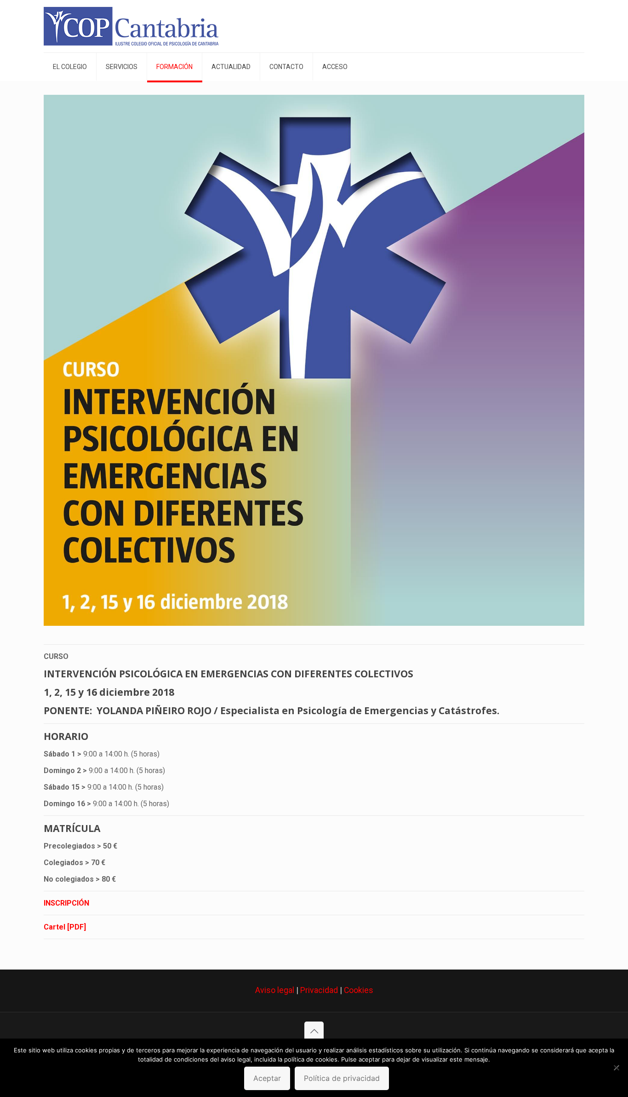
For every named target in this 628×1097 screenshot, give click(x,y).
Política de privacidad (342, 1078)
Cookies (358, 990)
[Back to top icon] (314, 1031)
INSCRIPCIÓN (66, 903)
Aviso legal (274, 990)
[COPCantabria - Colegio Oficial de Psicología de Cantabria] (131, 26)
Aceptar (267, 1078)
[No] (616, 1067)
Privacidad (319, 990)
